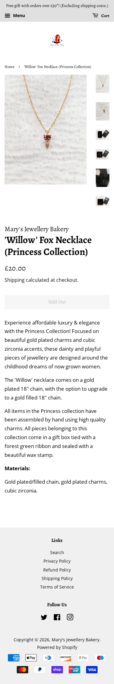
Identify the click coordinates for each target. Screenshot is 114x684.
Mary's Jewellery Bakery (75, 640)
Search (57, 552)
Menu (18, 15)
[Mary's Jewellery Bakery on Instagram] (70, 618)
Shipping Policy (57, 578)
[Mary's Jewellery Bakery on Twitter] (44, 618)
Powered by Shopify (57, 647)
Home (10, 66)
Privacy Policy (57, 561)
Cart (105, 16)
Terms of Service (57, 587)
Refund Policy (57, 570)
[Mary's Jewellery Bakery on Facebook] (57, 618)
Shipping (15, 280)
